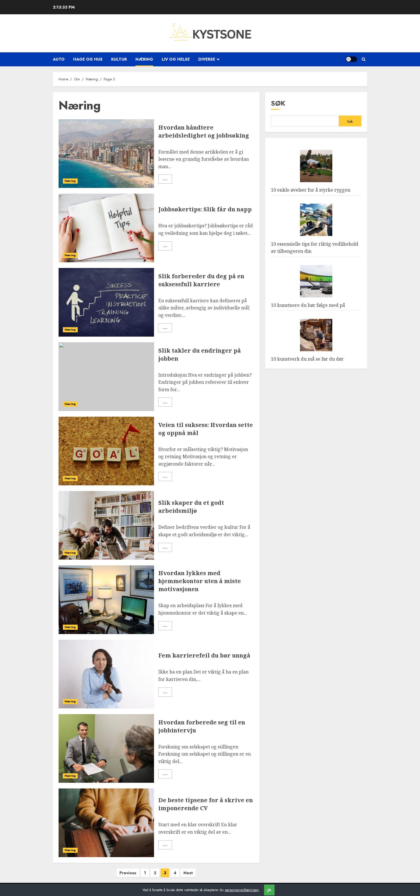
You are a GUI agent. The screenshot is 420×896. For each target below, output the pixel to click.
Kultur (119, 59)
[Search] (363, 59)
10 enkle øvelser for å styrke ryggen (310, 190)
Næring (144, 59)
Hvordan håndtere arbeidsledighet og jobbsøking (203, 131)
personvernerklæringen (242, 890)
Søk (278, 103)
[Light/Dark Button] (351, 59)
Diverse (206, 59)
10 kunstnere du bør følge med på (308, 305)
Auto (59, 59)
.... (165, 179)
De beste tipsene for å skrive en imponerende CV (205, 804)
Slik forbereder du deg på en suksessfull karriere (201, 280)
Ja (269, 890)
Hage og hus (88, 59)
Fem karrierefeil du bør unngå (204, 655)
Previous (127, 873)
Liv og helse (176, 59)
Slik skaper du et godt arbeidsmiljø (191, 506)
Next (188, 873)
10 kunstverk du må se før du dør (307, 359)
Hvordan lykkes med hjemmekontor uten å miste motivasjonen (199, 581)
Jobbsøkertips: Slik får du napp (205, 209)
